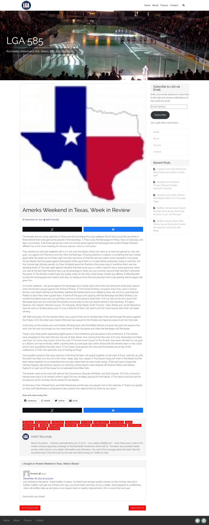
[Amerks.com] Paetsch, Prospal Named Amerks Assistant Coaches (166, 185)
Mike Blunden (84, 425)
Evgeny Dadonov (101, 422)
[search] (183, 5)
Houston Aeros (117, 422)
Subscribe (160, 114)
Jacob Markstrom (30, 425)
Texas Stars (28, 428)
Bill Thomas (28, 422)
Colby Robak (58, 422)
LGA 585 (24, 40)
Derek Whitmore (72, 422)
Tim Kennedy (41, 428)
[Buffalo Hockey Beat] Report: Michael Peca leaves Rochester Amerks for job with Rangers (169, 211)
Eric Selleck (86, 422)
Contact (174, 5)
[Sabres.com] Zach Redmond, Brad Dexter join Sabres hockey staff (170, 172)
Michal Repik (71, 425)
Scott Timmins (134, 425)
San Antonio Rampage (117, 425)
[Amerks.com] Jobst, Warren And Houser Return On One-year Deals (169, 198)
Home (147, 5)
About (155, 5)
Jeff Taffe (44, 425)
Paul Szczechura (99, 425)
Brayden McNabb (42, 422)
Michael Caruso (56, 425)
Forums (164, 5)
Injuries (128, 422)
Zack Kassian (54, 428)
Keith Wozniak (52, 219)
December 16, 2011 (33, 219)
